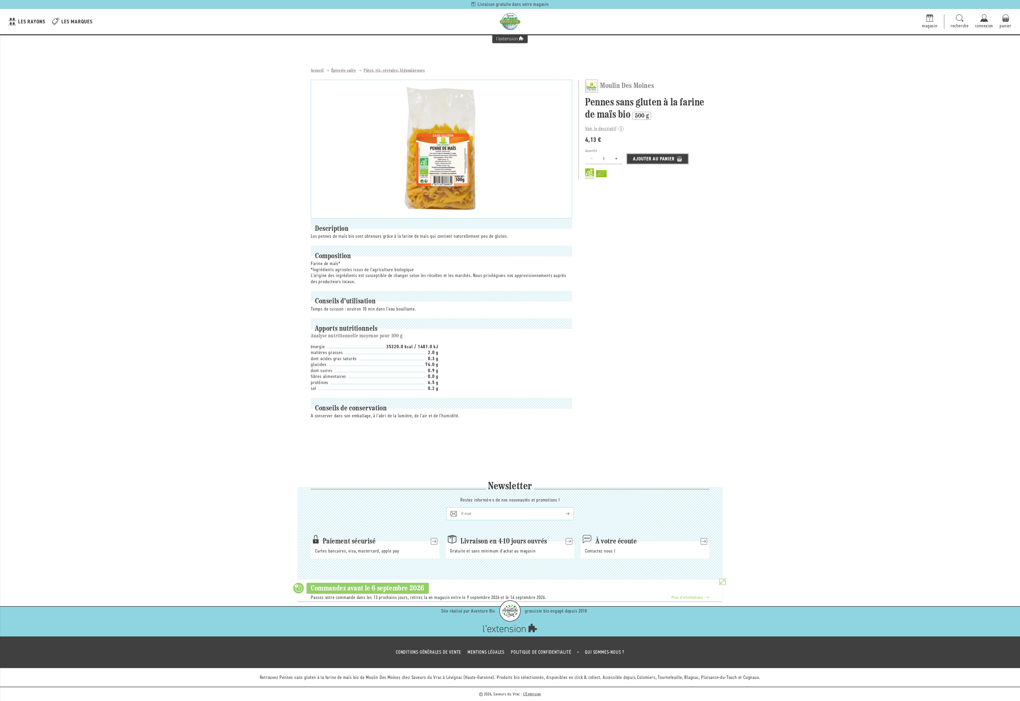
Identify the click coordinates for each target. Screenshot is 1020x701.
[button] (960, 21)
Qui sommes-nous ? (604, 652)
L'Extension (532, 694)
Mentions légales (486, 652)
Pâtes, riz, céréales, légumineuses (394, 71)
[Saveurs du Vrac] (510, 21)
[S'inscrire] (563, 513)
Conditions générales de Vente (428, 652)
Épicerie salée (343, 71)
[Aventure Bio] (510, 611)
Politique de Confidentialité (541, 652)
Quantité (591, 150)
